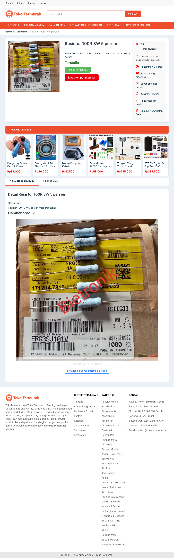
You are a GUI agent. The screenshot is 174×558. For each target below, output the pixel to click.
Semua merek (81, 425)
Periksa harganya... (77, 69)
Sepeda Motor (109, 534)
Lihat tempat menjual (81, 77)
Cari (134, 14)
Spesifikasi (50, 181)
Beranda (9, 3)
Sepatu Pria (108, 434)
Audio (105, 477)
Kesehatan (114, 25)
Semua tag (80, 434)
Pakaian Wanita (34, 25)
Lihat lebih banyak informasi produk (87, 370)
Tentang (32, 3)
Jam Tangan (108, 473)
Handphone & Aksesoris (109, 442)
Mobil (105, 530)
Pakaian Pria (57, 25)
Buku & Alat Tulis (111, 520)
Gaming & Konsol (111, 501)
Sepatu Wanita (110, 463)
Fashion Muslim (110, 449)
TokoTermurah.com (82, 554)
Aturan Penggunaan (85, 406)
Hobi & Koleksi (109, 525)
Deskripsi (22, 181)
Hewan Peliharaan (111, 487)
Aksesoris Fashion (138, 25)
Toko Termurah (104, 554)
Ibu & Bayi (107, 492)
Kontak (42, 3)
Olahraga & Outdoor (113, 515)
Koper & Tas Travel (112, 453)
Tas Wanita (108, 458)
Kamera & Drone (111, 506)
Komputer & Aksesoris (114, 544)
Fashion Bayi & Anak (113, 496)
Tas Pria (106, 468)
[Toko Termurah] (22, 398)
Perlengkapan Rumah (113, 511)
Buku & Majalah (110, 539)
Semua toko (80, 430)
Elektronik (22, 31)
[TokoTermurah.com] (23, 14)
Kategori (20, 3)
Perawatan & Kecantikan (86, 25)
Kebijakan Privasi (83, 411)
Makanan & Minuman (113, 482)
